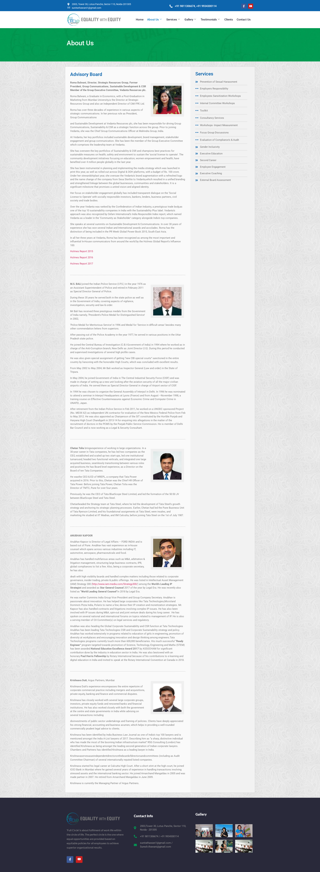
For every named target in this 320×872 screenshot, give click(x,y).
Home (140, 19)
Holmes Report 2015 (81, 251)
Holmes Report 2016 (81, 257)
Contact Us (244, 19)
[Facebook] (243, 6)
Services (171, 19)
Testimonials (209, 19)
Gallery (188, 19)
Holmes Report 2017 (81, 263)
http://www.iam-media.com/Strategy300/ (115, 584)
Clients (228, 19)
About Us (153, 19)
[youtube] (250, 6)
